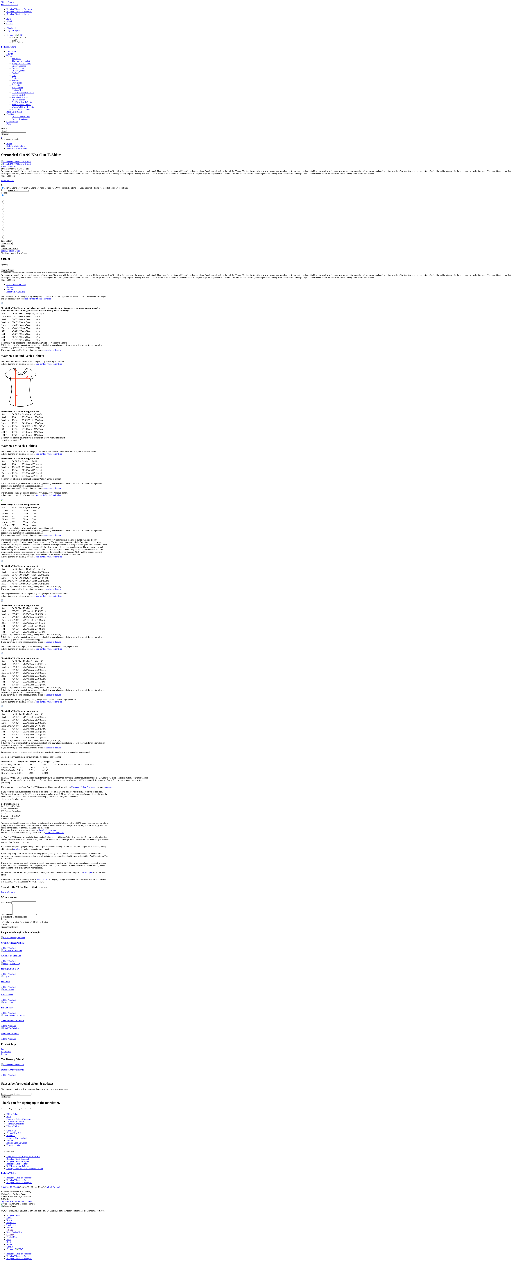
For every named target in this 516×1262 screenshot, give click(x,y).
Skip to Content (7, 2)
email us (16, 849)
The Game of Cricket (21, 61)
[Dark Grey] (2, 201)
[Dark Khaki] (2, 214)
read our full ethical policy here (37, 299)
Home (9, 143)
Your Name (6, 903)
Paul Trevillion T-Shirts (22, 102)
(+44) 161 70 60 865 (10, 1187)
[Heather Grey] (2, 238)
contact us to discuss (52, 350)
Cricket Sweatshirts (20, 119)
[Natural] (2, 220)
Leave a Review (8, 892)
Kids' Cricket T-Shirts (15, 146)
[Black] (2, 195)
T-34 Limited (42, 879)
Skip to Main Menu (9, 4)
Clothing (10, 114)
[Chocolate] (2, 230)
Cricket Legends (19, 66)
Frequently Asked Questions (83, 787)
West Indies (17, 83)
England (15, 73)
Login (9, 1218)
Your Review (6, 914)
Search (4, 128)
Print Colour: (6, 241)
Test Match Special (20, 97)
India (14, 75)
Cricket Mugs (12, 121)
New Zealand (17, 87)
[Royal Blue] (2, 209)
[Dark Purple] (2, 222)
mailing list (88, 872)
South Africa (17, 90)
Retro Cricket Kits (14, 112)
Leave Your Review (9, 927)
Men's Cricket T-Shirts (21, 104)
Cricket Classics (18, 68)
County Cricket (18, 95)
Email (3, 1094)
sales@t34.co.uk (53, 1187)
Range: (4, 190)
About (9, 1244)
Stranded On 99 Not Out (16, 148)
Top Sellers (11, 51)
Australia (15, 78)
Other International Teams (23, 92)
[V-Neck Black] (2, 233)
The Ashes (16, 58)
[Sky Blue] (2, 225)
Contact (9, 1247)
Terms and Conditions (54, 832)
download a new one (47, 830)
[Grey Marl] (2, 211)
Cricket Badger (18, 100)
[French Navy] (2, 198)
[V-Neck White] (2, 236)
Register (9, 1220)
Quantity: (5, 264)
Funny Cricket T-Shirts (21, 63)
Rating (4, 919)
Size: (3, 246)
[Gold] (2, 228)
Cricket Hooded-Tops (21, 116)
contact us (108, 787)
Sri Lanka (16, 85)
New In (9, 54)
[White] (2, 206)
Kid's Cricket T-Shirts (21, 109)
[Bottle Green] (2, 217)
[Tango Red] (2, 203)
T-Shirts (9, 56)
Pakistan (15, 80)
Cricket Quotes (18, 71)
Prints (8, 124)
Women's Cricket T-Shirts (23, 107)
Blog (8, 1242)
